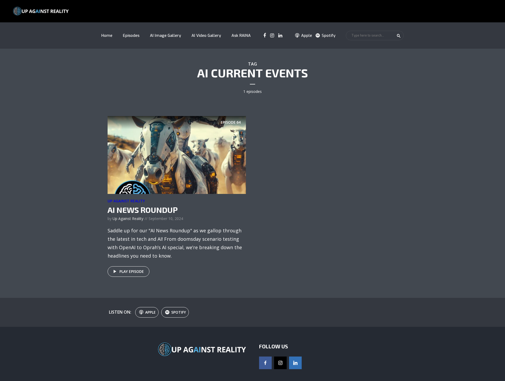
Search (398, 36)
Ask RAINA (241, 35)
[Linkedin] (295, 363)
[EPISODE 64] (177, 154)
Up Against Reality (126, 200)
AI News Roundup (143, 209)
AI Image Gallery (165, 35)
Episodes (131, 35)
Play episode (131, 271)
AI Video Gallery (206, 35)
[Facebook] (265, 363)
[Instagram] (280, 363)
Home (106, 35)
